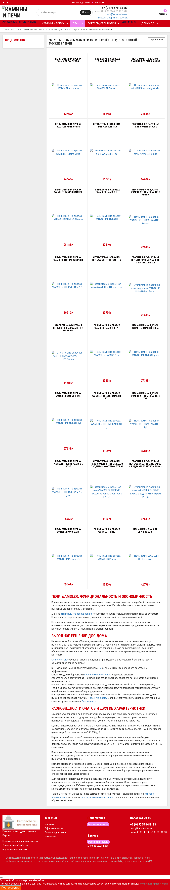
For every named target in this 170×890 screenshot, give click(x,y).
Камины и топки (53, 23)
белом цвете (89, 701)
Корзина (49, 824)
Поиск (85, 12)
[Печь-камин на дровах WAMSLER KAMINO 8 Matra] (68, 217)
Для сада (147, 23)
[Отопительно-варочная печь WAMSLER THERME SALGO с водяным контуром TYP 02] (145, 492)
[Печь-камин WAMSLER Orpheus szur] (145, 557)
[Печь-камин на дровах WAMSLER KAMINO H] (106, 217)
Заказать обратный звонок (113, 17)
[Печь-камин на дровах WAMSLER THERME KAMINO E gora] (68, 492)
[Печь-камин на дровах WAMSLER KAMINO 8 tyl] (106, 353)
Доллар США (94, 845)
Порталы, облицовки (101, 23)
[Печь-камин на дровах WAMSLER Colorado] (68, 86)
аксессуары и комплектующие (97, 797)
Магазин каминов (98, 824)
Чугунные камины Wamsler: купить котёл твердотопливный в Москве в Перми (70, 29)
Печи (76, 23)
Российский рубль (98, 841)
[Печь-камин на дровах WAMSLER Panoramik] (68, 557)
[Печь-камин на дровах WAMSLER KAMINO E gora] (145, 353)
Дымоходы (48, 30)
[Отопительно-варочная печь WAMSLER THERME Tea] (106, 285)
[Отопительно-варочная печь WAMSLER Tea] (106, 152)
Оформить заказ (54, 828)
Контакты (99, 2)
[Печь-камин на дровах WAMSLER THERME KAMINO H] (68, 285)
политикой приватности (154, 883)
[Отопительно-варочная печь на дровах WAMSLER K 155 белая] (68, 356)
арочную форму (98, 698)
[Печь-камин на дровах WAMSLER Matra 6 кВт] (68, 152)
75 (99, 668)
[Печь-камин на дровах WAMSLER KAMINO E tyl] (68, 421)
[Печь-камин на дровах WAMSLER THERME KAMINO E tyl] (106, 424)
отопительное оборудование (76, 613)
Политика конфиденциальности (20, 841)
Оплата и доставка (81, 2)
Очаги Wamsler (59, 659)
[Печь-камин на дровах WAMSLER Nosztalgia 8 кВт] (145, 86)
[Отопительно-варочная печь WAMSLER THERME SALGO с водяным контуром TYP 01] (106, 492)
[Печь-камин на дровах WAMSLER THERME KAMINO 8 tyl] (145, 424)
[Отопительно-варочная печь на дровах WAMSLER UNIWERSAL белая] (145, 288)
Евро (106, 845)
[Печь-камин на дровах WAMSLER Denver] (106, 86)
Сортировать (156, 39)
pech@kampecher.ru (117, 14)
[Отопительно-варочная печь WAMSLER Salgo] (145, 152)
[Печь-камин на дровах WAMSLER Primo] (106, 557)
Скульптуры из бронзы (20, 30)
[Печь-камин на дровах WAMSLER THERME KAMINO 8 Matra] (145, 220)
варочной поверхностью (97, 674)
